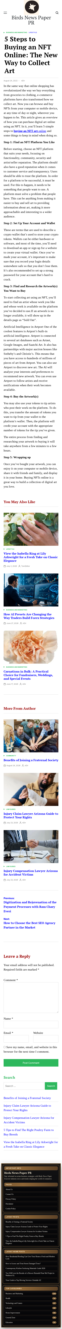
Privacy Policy (11, 1199)
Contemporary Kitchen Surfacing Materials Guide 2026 (25, 1268)
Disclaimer (9, 1204)
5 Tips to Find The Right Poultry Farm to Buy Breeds (25, 1236)
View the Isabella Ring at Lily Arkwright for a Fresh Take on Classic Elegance (31, 557)
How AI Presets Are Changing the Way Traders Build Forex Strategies (29, 616)
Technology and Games (14, 1303)
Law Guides (10, 809)
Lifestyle (33, 32)
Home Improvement (13, 1313)
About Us (9, 1189)
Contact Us (10, 1194)
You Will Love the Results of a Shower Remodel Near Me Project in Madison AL (30, 1274)
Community (11, 756)
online (30, 130)
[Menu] (5, 13)
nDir (23, 81)
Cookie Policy (11, 1209)
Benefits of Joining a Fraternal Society (31, 760)
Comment (11, 980)
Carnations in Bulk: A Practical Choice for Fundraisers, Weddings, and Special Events (28, 675)
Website (38, 1032)
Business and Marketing (16, 32)
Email (8, 1032)
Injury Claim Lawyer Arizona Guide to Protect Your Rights (31, 815)
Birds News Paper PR (31, 20)
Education (9, 1322)
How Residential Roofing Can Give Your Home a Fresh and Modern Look (30, 1257)
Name (8, 1018)
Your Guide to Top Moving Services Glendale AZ (23, 1280)
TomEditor (25, 566)
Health (8, 1298)
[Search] (57, 13)
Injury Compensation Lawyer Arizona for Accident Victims (31, 872)
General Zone (10, 1318)
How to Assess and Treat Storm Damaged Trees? (23, 1264)
